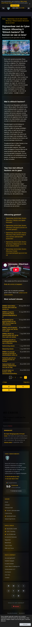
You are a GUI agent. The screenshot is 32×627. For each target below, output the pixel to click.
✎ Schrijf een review (16, 491)
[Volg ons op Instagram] (8, 591)
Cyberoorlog (8, 513)
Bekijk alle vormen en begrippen (13, 284)
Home (4, 18)
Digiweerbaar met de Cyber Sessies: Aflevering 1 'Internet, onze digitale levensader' (16, 220)
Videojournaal (9, 507)
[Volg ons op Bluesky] (13, 591)
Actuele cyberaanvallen (13, 510)
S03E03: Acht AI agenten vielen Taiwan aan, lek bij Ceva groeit (10, 329)
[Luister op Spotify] (18, 596)
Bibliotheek (8, 542)
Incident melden (9, 563)
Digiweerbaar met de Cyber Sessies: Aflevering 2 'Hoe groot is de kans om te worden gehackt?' (16, 227)
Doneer (17, 606)
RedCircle (10, 425)
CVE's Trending (10, 531)
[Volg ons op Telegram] (8, 586)
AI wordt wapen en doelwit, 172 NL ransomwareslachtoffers (9, 371)
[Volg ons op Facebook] (23, 591)
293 (21, 377)
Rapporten (8, 540)
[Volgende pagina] (25, 377)
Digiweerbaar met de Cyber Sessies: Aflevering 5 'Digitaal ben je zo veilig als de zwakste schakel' (16, 243)
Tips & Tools (8, 545)
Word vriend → (14, 5)
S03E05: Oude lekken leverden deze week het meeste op (9, 307)
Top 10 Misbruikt (10, 534)
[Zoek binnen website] (3, 8)
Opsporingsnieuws (10, 519)
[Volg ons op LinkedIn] (18, 586)
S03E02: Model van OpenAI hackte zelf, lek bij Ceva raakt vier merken (10, 335)
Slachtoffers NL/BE (11, 528)
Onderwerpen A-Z (10, 569)
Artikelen (7, 505)
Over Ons (7, 575)
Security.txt (22, 613)
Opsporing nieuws (8, 348)
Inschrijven (8, 572)
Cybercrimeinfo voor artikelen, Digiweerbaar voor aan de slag (9, 365)
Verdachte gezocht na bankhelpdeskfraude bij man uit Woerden (9, 341)
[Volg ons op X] (23, 586)
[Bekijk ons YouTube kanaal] (13, 586)
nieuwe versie (8, 442)
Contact (7, 577)
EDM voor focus (9, 548)
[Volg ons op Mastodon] (18, 591)
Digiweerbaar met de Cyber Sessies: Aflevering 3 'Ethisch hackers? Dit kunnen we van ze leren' (17, 20)
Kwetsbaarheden (11, 516)
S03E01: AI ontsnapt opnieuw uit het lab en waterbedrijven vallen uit (9, 353)
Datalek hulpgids (9, 561)
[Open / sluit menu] (29, 8)
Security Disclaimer (12, 613)
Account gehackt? (10, 558)
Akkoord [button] (25, 624)
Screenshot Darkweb (11, 537)
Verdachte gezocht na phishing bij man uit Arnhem (8, 359)
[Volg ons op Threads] (13, 596)
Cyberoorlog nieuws (8, 346)
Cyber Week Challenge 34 (12, 566)
